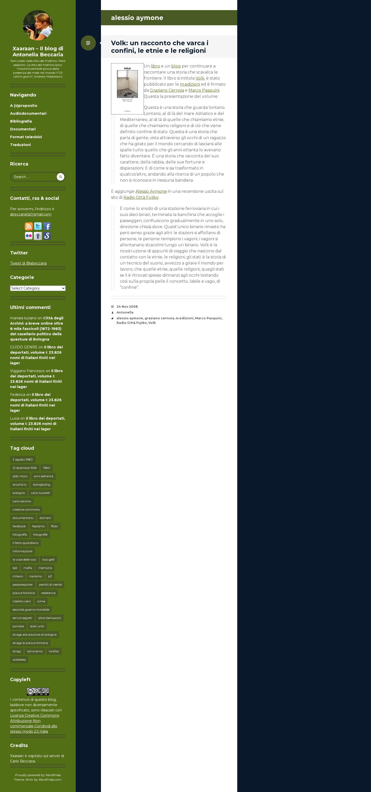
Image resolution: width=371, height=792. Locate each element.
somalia (18, 626)
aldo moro (20, 476)
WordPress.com (50, 779)
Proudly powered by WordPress (38, 775)
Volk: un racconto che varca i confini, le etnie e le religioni (159, 46)
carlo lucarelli (40, 493)
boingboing (41, 484)
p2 (50, 576)
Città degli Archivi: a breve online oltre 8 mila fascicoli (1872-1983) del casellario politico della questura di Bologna (36, 329)
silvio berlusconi (49, 618)
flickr (54, 526)
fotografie (40, 534)
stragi (17, 651)
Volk (200, 78)
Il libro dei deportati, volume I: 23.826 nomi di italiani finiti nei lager (37, 423)
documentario (23, 518)
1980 (46, 468)
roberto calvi (22, 601)
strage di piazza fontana (30, 643)
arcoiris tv (20, 484)
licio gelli (48, 559)
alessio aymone (130, 318)
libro (155, 66)
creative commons (26, 509)
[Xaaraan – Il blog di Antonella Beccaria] (38, 25)
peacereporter (23, 584)
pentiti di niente (50, 584)
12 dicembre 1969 (25, 468)
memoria (45, 568)
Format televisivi (26, 137)
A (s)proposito (23, 105)
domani (45, 518)
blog (176, 66)
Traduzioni (20, 144)
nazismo (35, 576)
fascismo (38, 526)
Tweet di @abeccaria (28, 263)
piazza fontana (24, 593)
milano (18, 576)
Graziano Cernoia (167, 90)
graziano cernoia (159, 318)
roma (41, 601)
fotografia (20, 534)
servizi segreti (22, 618)
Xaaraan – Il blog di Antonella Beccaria (38, 51)
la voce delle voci (24, 559)
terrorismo (35, 651)
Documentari (23, 129)
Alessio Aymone (151, 191)
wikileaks (19, 659)
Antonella (125, 312)
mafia (27, 568)
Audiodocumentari (28, 113)
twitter (54, 651)
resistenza (48, 593)
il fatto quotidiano (25, 543)
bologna (19, 493)
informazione (22, 551)
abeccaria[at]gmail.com (30, 214)
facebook (19, 526)
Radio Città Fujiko (140, 197)
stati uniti (37, 626)
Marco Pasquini (204, 90)
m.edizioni (190, 84)
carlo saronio (22, 501)
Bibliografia (21, 121)
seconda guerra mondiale (31, 609)
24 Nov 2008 (127, 306)
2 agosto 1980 (23, 459)
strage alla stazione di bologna (35, 634)
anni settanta (43, 476)
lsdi (15, 568)
